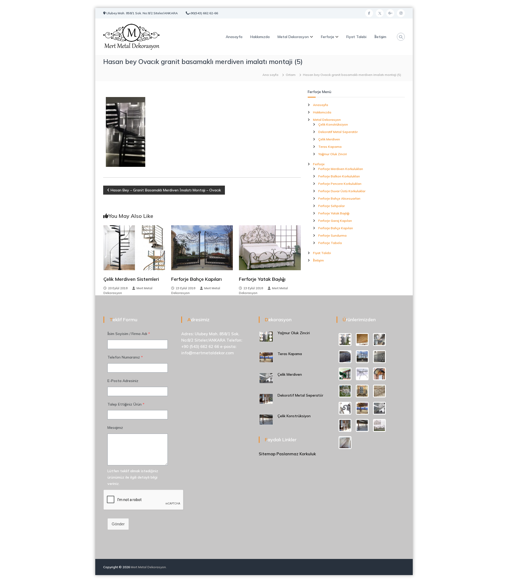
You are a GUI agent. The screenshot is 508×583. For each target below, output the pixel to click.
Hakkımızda (260, 36)
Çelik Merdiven (329, 139)
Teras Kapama (330, 147)
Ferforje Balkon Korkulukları (339, 176)
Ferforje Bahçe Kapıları (196, 279)
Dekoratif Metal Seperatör (338, 132)
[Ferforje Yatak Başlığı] (270, 247)
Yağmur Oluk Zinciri (332, 154)
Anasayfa (234, 36)
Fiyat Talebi (356, 36)
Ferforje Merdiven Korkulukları (340, 169)
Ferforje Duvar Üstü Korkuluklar (341, 191)
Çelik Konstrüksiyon (333, 124)
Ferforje (327, 36)
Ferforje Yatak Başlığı (262, 279)
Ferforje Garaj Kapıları (335, 221)
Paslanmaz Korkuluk (296, 453)
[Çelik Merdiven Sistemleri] (134, 247)
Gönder (118, 524)
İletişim (380, 36)
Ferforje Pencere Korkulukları (339, 184)
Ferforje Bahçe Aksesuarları (339, 198)
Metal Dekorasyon (293, 36)
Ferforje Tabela (330, 243)
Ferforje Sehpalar (331, 206)
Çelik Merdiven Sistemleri (131, 279)
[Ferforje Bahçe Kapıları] (202, 247)
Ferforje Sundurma (332, 235)
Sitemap (267, 453)
